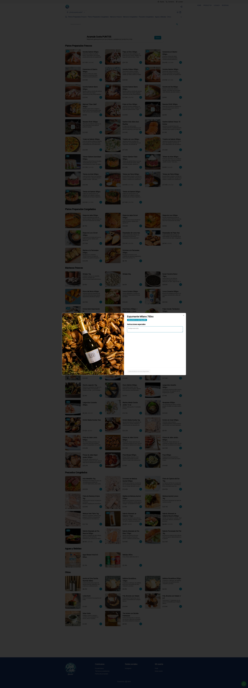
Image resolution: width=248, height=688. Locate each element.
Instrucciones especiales (136, 324)
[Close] (183, 315)
